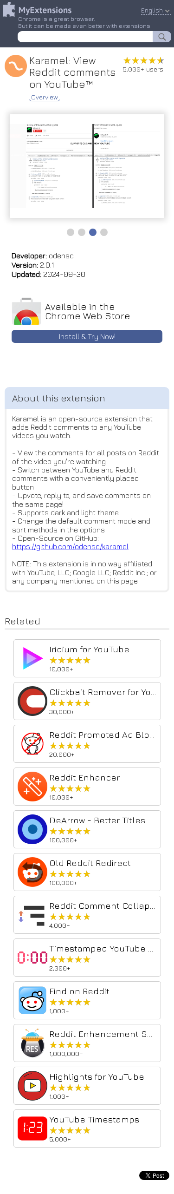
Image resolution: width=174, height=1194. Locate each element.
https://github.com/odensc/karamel (70, 546)
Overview (44, 97)
